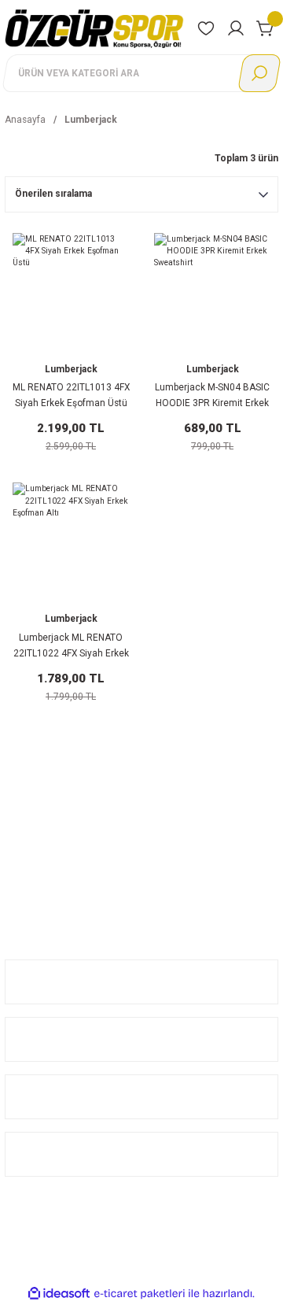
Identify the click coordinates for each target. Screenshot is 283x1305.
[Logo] (94, 28)
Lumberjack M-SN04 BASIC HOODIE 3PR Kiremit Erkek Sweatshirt (212, 397)
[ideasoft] (59, 1294)
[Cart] (265, 28)
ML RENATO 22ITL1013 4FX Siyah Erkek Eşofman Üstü (71, 395)
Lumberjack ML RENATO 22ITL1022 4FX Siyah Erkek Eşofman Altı (71, 647)
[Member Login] (235, 28)
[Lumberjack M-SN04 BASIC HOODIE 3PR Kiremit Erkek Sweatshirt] (212, 291)
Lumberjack (90, 119)
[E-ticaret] (140, 1293)
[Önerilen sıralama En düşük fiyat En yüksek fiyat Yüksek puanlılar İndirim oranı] (141, 194)
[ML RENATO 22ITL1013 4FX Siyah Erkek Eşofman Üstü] (71, 291)
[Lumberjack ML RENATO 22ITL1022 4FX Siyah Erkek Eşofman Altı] (71, 540)
